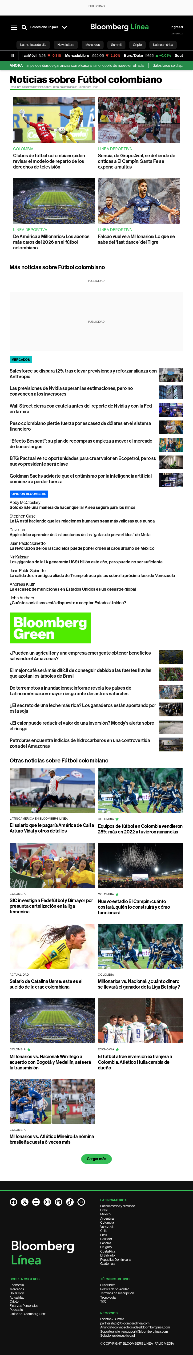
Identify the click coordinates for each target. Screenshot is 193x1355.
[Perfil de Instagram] (47, 1202)
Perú (103, 1235)
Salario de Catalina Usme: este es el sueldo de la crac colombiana (46, 984)
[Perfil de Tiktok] (70, 1202)
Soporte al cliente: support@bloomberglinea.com (134, 1331)
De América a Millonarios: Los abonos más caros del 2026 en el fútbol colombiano (51, 242)
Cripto (14, 1301)
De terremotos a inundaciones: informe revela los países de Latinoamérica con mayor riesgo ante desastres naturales (70, 690)
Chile (103, 1231)
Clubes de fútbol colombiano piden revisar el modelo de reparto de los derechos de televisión (49, 161)
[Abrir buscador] (24, 27)
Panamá (105, 1243)
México (105, 1214)
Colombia (107, 1222)
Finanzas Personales (24, 1306)
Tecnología (108, 1297)
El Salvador (108, 1255)
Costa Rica (107, 1251)
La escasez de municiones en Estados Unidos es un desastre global (73, 589)
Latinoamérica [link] (163, 45)
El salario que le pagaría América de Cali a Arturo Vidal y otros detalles (52, 828)
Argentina (107, 1218)
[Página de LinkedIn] (58, 1202)
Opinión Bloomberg (29, 494)
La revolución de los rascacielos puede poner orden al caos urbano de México (82, 548)
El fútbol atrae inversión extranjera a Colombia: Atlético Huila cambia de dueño (135, 1062)
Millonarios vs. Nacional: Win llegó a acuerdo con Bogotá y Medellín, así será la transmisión (50, 1062)
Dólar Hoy (17, 1293)
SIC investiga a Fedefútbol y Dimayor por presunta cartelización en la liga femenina (51, 906)
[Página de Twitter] (24, 1202)
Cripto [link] (137, 45)
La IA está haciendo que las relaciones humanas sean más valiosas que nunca (82, 521)
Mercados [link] (92, 45)
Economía (17, 1285)
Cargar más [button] (96, 1159)
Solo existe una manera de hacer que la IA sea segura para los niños (72, 507)
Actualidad (17, 1297)
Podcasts (16, 1310)
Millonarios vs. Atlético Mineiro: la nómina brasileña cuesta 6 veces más (52, 1139)
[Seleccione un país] (64, 27)
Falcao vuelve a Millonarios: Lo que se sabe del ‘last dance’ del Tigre (136, 239)
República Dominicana (115, 1259)
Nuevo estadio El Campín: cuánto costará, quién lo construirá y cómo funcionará (134, 907)
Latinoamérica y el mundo (117, 1206)
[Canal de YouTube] (36, 1202)
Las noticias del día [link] (33, 45)
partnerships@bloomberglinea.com (124, 1323)
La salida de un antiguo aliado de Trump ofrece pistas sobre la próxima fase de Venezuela (92, 575)
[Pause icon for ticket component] (13, 56)
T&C (103, 1301)
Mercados (17, 1289)
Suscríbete (107, 1285)
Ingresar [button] (177, 27)
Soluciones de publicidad (117, 1335)
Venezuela (107, 1227)
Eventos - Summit (112, 1319)
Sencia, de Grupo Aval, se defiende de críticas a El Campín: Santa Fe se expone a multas (136, 161)
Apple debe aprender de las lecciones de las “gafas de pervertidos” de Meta (80, 534)
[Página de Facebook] (13, 1202)
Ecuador (106, 1239)
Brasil (104, 1210)
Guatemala (107, 1263)
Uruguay (106, 1247)
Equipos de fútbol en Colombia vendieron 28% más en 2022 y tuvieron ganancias (140, 829)
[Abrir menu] (14, 27)
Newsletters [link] (65, 45)
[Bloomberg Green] (96, 627)
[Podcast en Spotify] (81, 1202)
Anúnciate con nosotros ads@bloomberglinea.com (135, 1327)
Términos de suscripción (117, 1293)
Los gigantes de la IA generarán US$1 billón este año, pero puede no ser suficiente (86, 562)
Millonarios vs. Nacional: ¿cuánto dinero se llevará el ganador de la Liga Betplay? (139, 984)
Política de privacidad (114, 1289)
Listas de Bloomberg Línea (28, 1314)
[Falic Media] (177, 33)
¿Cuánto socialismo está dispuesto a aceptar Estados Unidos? (68, 602)
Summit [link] (116, 45)
